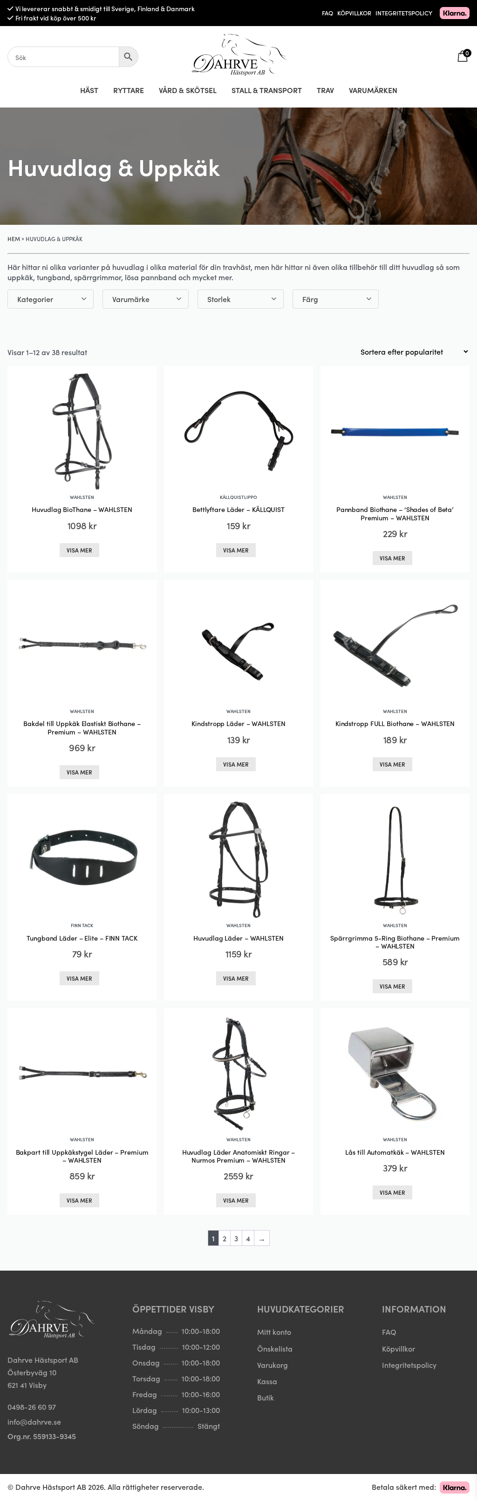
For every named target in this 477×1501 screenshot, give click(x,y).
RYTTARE (128, 90)
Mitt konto (274, 1331)
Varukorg (272, 1365)
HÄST (89, 90)
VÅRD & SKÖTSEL (188, 90)
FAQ (327, 12)
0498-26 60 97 (31, 1406)
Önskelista (275, 1348)
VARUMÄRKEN (373, 90)
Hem (13, 238)
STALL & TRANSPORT (267, 90)
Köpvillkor (398, 1348)
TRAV (325, 90)
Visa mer (79, 550)
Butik (265, 1397)
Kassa (267, 1381)
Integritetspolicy (409, 1365)
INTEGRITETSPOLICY (403, 12)
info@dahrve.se (34, 1421)
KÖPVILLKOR (354, 12)
